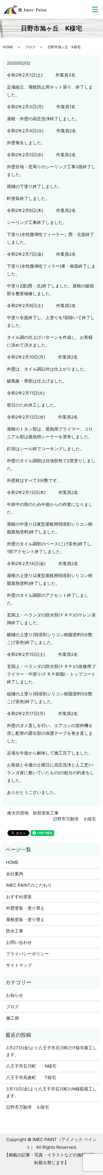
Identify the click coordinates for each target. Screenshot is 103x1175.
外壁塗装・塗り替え (25, 908)
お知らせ (14, 995)
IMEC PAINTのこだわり (29, 885)
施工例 (12, 1018)
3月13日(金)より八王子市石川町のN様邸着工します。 (51, 1092)
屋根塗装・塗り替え (25, 919)
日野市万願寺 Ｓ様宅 (74, 819)
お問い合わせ (19, 942)
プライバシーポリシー (27, 953)
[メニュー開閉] (95, 9)
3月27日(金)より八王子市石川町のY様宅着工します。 (51, 1051)
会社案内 (14, 873)
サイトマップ (19, 965)
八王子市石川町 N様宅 (31, 1066)
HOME (8, 47)
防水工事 (14, 931)
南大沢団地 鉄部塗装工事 (33, 813)
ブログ (30, 47)
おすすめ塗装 (19, 896)
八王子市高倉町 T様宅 (31, 1077)
